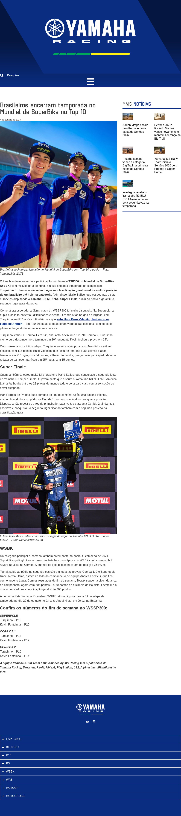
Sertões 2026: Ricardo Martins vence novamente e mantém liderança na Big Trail (167, 132)
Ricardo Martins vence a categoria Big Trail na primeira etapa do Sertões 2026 (135, 165)
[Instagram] (94, 721)
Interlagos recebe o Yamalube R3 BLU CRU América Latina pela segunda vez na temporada (135, 199)
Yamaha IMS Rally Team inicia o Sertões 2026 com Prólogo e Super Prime (166, 165)
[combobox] (90, 75)
